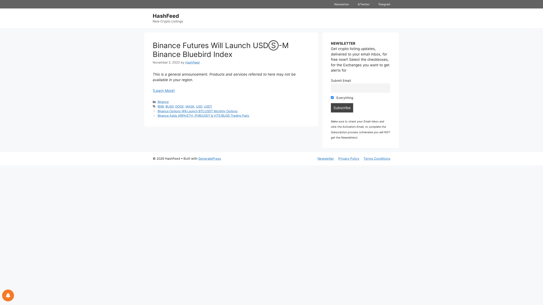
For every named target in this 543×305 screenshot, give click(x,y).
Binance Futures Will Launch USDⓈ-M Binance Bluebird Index (221, 50)
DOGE (179, 106)
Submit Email (341, 81)
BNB (161, 106)
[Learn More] (164, 91)
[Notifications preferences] (8, 295)
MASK (190, 106)
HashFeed (166, 16)
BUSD (169, 106)
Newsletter (341, 4)
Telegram (384, 4)
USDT (208, 106)
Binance (163, 102)
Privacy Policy (348, 159)
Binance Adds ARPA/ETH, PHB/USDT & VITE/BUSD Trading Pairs (203, 115)
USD (199, 106)
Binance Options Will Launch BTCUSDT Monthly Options (198, 111)
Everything (344, 98)
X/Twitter (364, 4)
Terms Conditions (377, 159)
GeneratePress (209, 159)
